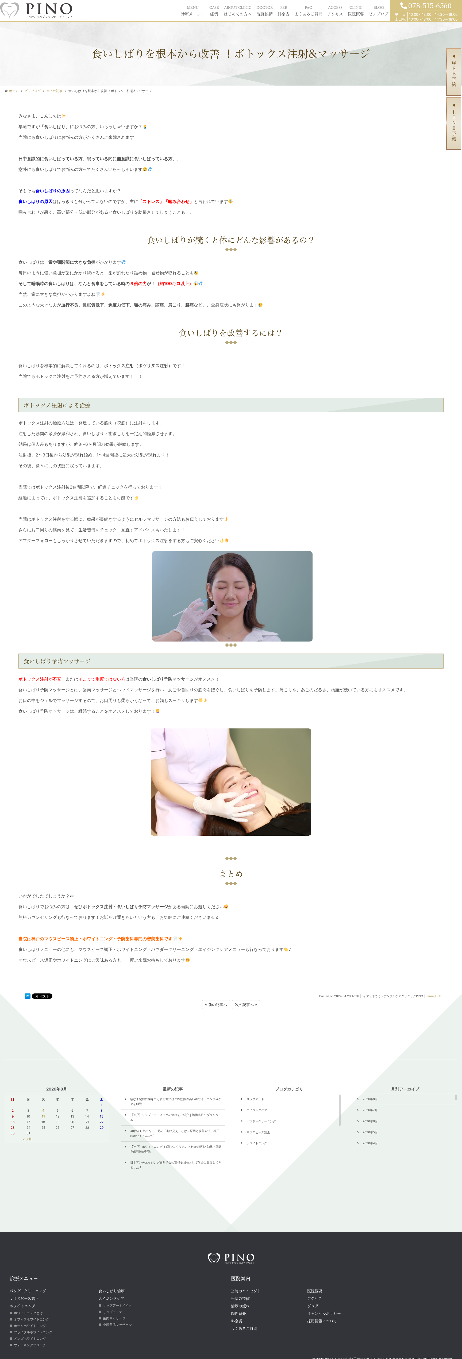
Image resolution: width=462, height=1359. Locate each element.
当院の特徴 (240, 1298)
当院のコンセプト (246, 1291)
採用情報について (322, 1321)
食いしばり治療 (111, 1291)
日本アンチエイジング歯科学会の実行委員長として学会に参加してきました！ (175, 1165)
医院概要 (339, 9)
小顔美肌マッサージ (117, 1325)
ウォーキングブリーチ (30, 1345)
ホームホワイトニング (30, 1326)
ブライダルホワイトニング (33, 1332)
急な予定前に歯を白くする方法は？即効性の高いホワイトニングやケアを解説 (175, 1101)
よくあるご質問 (268, 9)
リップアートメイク (117, 1305)
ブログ (312, 1306)
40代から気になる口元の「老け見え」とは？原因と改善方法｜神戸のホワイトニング (174, 1133)
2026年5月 (370, 1132)
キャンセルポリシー (324, 1313)
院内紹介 (238, 1313)
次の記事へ (245, 1004)
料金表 (231, 9)
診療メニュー (101, 9)
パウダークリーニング (261, 1121)
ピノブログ (372, 9)
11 (43, 1116)
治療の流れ (240, 1306)
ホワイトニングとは (28, 1313)
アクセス (308, 9)
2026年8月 (370, 1099)
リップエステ (112, 1312)
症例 (131, 9)
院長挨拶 (204, 9)
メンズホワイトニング (30, 1339)
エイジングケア (257, 1110)
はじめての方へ (165, 9)
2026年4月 (370, 1143)
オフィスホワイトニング (31, 1319)
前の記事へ (217, 1004)
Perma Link (433, 996)
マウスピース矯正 (258, 1132)
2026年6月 (370, 1121)
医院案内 (240, 1278)
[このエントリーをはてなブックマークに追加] (27, 997)
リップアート (255, 1099)
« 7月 (27, 1139)
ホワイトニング (257, 1143)
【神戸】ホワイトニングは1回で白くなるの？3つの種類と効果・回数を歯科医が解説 (176, 1149)
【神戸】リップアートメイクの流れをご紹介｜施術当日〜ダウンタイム (175, 1117)
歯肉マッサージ (114, 1318)
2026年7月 (370, 1110)
